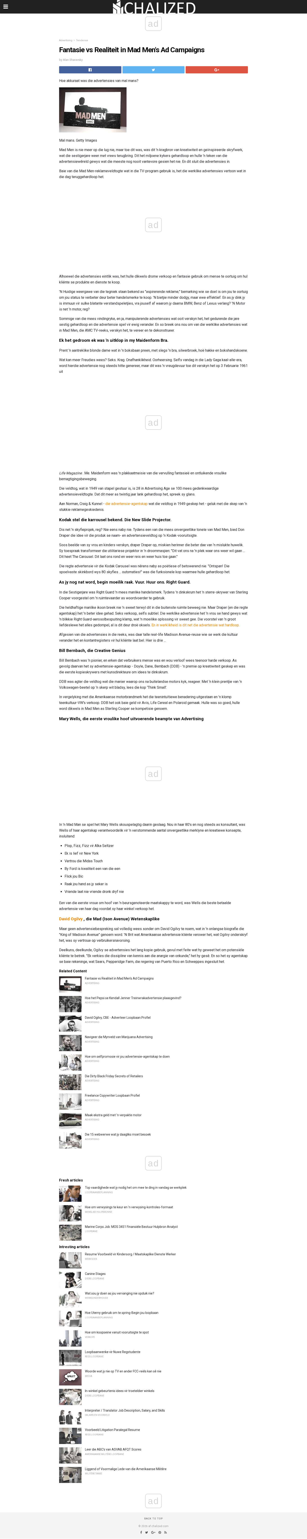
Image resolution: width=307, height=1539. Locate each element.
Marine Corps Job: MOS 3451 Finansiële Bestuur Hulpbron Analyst (131, 1227)
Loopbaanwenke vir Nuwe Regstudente (112, 1352)
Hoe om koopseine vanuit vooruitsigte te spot (117, 1332)
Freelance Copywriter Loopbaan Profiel (112, 1095)
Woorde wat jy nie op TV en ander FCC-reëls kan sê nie (123, 1371)
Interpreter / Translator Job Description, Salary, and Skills (125, 1410)
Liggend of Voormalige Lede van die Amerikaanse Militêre (126, 1469)
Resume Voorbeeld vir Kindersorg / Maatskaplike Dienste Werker (130, 1254)
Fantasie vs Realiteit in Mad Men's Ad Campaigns (119, 978)
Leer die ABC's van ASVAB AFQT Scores (113, 1449)
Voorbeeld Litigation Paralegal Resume (112, 1430)
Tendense (82, 40)
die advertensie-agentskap (126, 504)
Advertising (65, 40)
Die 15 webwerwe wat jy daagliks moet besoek (118, 1134)
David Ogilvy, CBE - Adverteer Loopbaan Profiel (118, 1017)
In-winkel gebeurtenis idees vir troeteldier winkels (119, 1391)
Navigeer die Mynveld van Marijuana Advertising (119, 1037)
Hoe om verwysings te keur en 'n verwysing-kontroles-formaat (129, 1207)
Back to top (153, 1518)
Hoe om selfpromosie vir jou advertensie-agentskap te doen (127, 1056)
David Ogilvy (70, 919)
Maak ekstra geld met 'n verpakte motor (113, 1115)
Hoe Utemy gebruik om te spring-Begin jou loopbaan (121, 1313)
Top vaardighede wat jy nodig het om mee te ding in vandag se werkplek (136, 1187)
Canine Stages (95, 1274)
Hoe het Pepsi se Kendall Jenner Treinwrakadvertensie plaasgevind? (133, 998)
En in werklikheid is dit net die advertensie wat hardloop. (195, 625)
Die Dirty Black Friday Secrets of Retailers (114, 1076)
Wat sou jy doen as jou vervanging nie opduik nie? (119, 1293)
